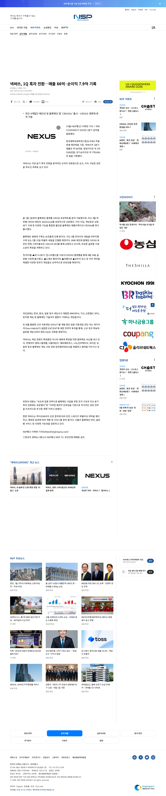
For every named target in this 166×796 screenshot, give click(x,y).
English (133, 9)
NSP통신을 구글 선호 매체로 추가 (78, 3)
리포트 (64, 740)
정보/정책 (28, 733)
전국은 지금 (22, 27)
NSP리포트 (35, 27)
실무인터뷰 (101, 733)
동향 (101, 740)
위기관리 (27, 740)
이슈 (56, 27)
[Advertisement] (83, 58)
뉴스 (12, 27)
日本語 (140, 9)
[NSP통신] (83, 18)
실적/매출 (64, 733)
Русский (153, 9)
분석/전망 (138, 733)
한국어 (127, 9)
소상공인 (47, 27)
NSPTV (64, 27)
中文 (146, 9)
